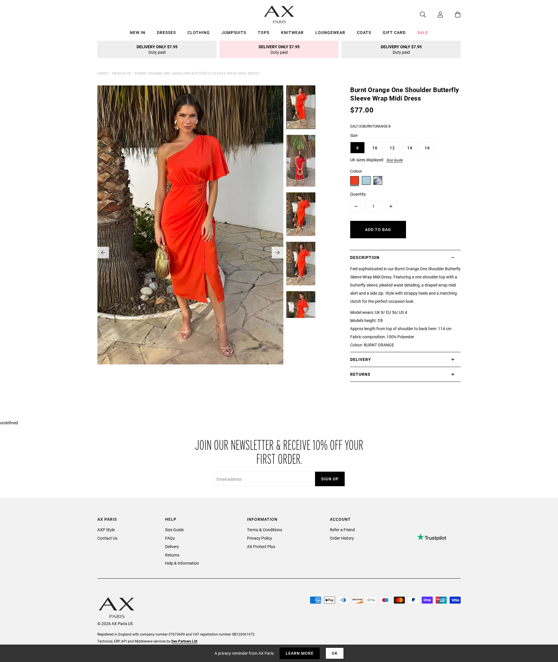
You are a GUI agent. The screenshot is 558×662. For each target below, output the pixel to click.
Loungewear (330, 32)
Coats (364, 32)
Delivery (172, 546)
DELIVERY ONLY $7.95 (157, 49)
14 (409, 148)
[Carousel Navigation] (190, 252)
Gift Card (394, 32)
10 (375, 148)
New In (137, 32)
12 (392, 148)
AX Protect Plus (261, 546)
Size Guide (394, 160)
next (277, 252)
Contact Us (107, 538)
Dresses (166, 32)
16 (427, 148)
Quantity (358, 194)
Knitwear (292, 32)
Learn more (300, 653)
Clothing (198, 32)
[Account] (434, 14)
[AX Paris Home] (279, 14)
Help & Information (182, 563)
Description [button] (365, 257)
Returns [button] (360, 374)
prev (103, 252)
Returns (172, 555)
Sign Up (330, 479)
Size (353, 135)
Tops (263, 32)
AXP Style (106, 529)
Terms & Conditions (264, 529)
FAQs (170, 538)
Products (121, 73)
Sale (422, 32)
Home (102, 73)
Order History (342, 538)
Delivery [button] (360, 359)
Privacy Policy (259, 538)
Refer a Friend (342, 529)
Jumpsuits (233, 32)
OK (335, 653)
